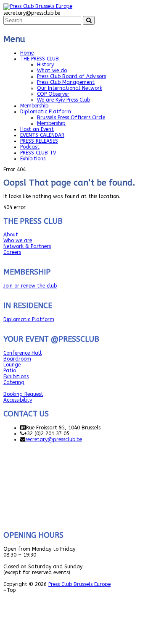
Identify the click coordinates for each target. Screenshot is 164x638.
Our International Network (69, 88)
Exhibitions (32, 159)
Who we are (17, 240)
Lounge (12, 365)
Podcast (30, 147)
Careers (12, 252)
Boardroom (17, 359)
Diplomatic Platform (45, 112)
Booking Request (23, 394)
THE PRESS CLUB (39, 59)
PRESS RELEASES (39, 141)
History (45, 65)
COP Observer (53, 94)
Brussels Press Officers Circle (71, 117)
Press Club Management (66, 82)
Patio (9, 371)
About (10, 235)
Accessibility (17, 400)
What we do (52, 70)
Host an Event (37, 129)
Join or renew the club (30, 286)
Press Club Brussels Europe (79, 584)
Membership (34, 106)
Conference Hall (22, 353)
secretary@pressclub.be (53, 439)
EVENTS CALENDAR (42, 135)
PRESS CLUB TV (38, 153)
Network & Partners (27, 246)
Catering (13, 382)
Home (27, 53)
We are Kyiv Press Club (63, 100)
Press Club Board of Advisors (71, 76)
